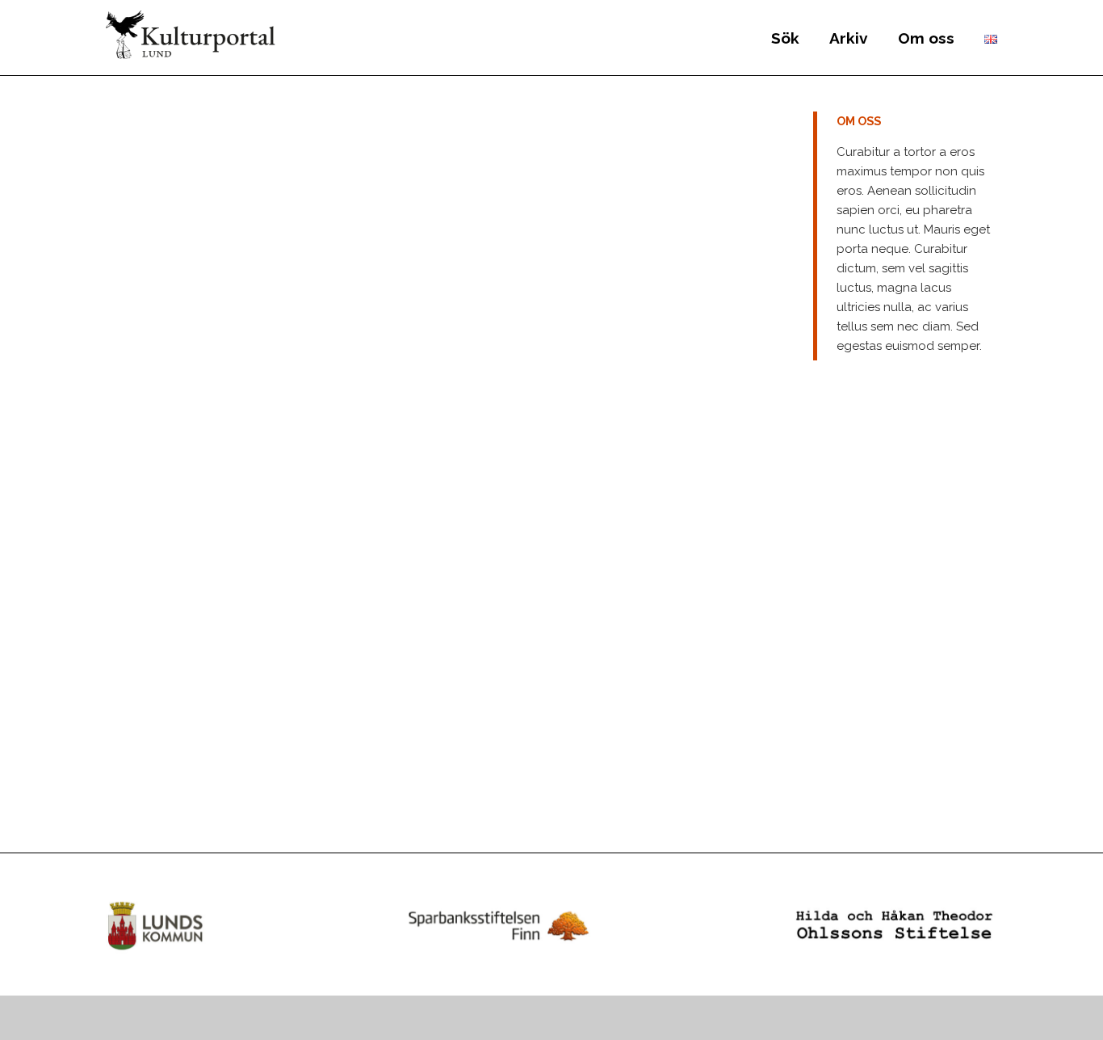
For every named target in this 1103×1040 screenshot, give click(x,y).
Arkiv (848, 38)
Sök (785, 38)
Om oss (926, 38)
